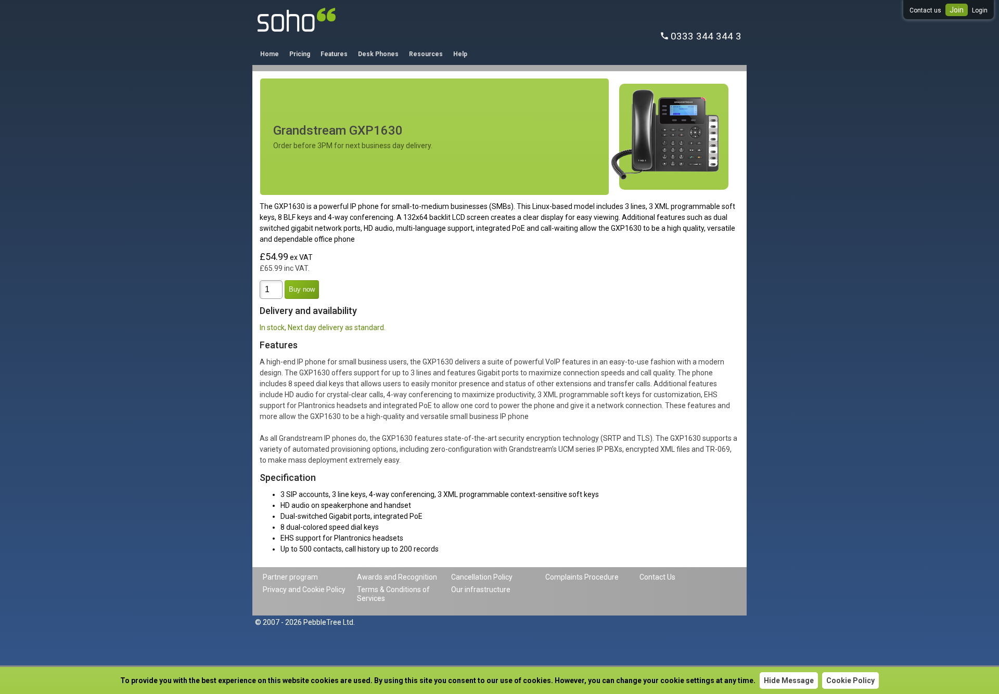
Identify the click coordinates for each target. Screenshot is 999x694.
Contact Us (657, 577)
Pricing (299, 54)
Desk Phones (378, 54)
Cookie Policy (850, 680)
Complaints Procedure (582, 577)
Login (980, 10)
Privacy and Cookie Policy (304, 589)
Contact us (925, 10)
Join (957, 10)
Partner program (290, 577)
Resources (426, 54)
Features (334, 54)
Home (269, 54)
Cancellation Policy (482, 577)
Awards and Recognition (397, 577)
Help (460, 54)
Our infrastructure (480, 589)
